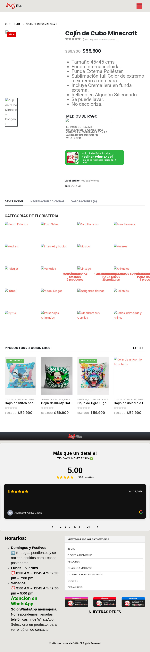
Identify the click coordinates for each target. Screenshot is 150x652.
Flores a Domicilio (80, 555)
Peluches (74, 561)
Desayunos (75, 587)
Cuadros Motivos (80, 568)
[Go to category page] (20, 230)
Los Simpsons (35, 399)
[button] (134, 348)
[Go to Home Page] (6, 24)
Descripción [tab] (14, 201)
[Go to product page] (20, 376)
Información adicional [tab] (47, 201)
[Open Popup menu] (139, 6)
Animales (46, 399)
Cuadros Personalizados (85, 574)
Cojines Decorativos (16, 399)
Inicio (71, 549)
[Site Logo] (14, 6)
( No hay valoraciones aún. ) (101, 39)
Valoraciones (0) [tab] (84, 201)
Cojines (73, 581)
